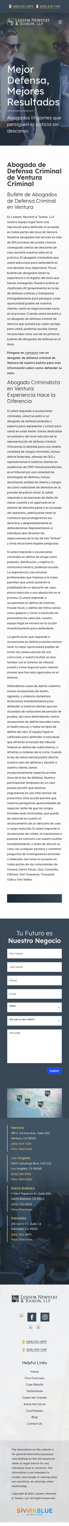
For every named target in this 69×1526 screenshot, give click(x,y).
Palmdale (18, 1218)
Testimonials (34, 1391)
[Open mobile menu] (60, 22)
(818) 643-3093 (21, 1174)
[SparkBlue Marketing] (34, 1511)
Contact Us (34, 1423)
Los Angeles (20, 1158)
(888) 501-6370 (23, 6)
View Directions (21, 1149)
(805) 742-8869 (21, 1204)
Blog (34, 1417)
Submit (54, 1070)
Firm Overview (35, 1378)
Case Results (34, 1384)
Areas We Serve (35, 1404)
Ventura (17, 1128)
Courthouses (34, 1410)
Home (34, 1371)
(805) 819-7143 (50, 6)
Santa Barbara (23, 1188)
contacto (31, 352)
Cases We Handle (34, 1397)
